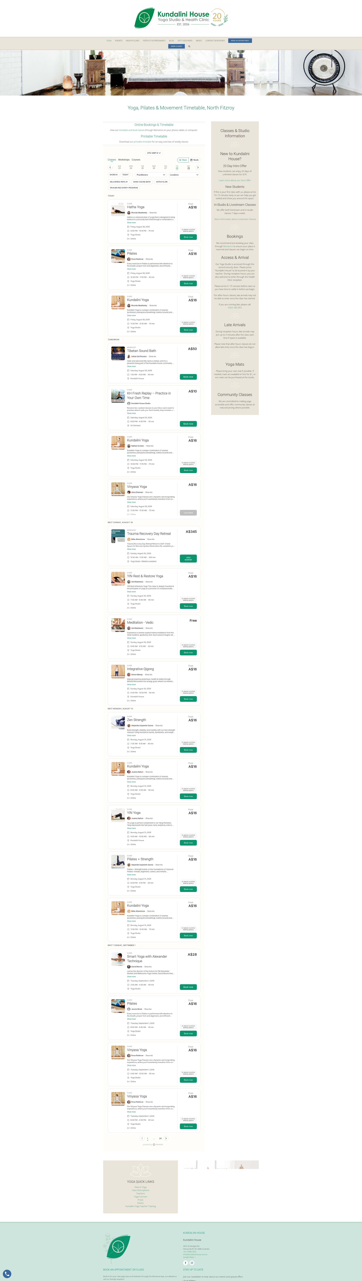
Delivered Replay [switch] (119, 182)
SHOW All (114, 175)
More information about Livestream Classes (235, 219)
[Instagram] (191, 1262)
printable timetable (142, 141)
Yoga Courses (140, 1196)
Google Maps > (189, 1257)
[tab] (119, 167)
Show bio (153, 213)
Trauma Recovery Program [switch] (124, 188)
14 (160, 1138)
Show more (131, 223)
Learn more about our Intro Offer (235, 180)
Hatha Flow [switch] (162, 182)
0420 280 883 (235, 307)
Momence (228, 246)
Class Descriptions (140, 1190)
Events (140, 1202)
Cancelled (188, 513)
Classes (112, 159)
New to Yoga (141, 1187)
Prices (140, 1199)
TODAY (125, 175)
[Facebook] (185, 1262)
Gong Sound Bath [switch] (142, 182)
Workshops (124, 159)
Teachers (140, 1193)
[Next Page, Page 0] (166, 1138)
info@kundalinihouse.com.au (195, 1254)
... (154, 1138)
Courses (136, 159)
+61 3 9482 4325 (189, 1251)
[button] (189, 46)
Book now (188, 237)
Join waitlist (188, 558)
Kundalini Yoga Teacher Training (140, 1206)
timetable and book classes (132, 130)
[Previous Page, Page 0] (142, 1138)
